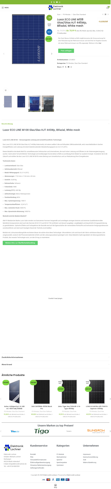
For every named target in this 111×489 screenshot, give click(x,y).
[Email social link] (56, 2)
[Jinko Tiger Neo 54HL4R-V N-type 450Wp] (68, 389)
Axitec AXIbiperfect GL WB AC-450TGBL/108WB (14, 405)
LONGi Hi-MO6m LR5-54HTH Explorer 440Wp (95, 405)
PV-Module (66, 14)
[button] (4, 53)
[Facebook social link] (50, 2)
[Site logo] (54, 7)
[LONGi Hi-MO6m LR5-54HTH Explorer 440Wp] (95, 389)
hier (99, 43)
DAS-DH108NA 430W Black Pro (41, 405)
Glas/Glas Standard (78, 14)
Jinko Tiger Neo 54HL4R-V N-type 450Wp (68, 405)
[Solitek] (41, 429)
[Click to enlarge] (5, 89)
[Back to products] (104, 14)
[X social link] (53, 2)
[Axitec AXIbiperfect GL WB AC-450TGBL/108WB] (14, 389)
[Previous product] (101, 14)
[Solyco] (15, 429)
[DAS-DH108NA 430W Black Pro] (41, 389)
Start (58, 14)
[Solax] (94, 429)
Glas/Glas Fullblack (45, 409)
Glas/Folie (72, 409)
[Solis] (68, 429)
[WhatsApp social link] (59, 2)
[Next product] (106, 14)
